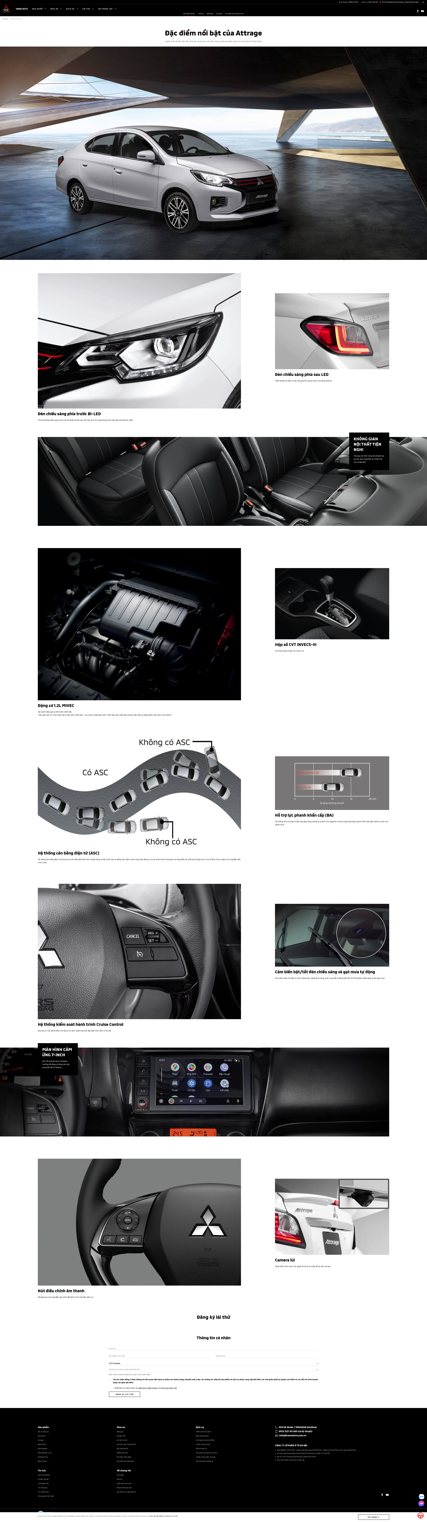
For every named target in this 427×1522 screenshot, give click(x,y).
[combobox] (213, 1363)
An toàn (219, 14)
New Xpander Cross (45, 1453)
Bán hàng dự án (122, 1448)
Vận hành (210, 14)
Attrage (5, 19)
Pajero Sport (42, 1461)
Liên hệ (119, 1479)
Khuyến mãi (121, 1436)
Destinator (42, 1436)
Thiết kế (200, 14)
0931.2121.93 (353, 2)
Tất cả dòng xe (43, 1431)
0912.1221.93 (373, 2)
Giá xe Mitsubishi (44, 1475)
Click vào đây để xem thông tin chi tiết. (164, 1516)
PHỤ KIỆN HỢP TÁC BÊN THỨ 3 (234, 14)
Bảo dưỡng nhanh (202, 1436)
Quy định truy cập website (126, 1492)
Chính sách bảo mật (168, 1388)
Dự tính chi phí (122, 1440)
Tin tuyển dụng (43, 1492)
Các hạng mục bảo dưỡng (205, 1440)
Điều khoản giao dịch (124, 1487)
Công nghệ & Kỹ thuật (46, 1496)
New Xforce (42, 1444)
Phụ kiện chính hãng (124, 1457)
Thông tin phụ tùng (203, 1444)
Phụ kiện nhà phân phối (125, 1461)
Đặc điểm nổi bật (189, 14)
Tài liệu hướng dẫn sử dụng (205, 1457)
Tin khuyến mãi (43, 1483)
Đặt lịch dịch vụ (201, 1448)
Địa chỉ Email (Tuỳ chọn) (117, 1356)
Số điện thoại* (221, 1356)
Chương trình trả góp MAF (126, 1444)
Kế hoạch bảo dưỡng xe (204, 1461)
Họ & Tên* (112, 1348)
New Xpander (42, 1448)
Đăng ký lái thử (122, 1453)
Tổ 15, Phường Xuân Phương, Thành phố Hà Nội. (400, 2)
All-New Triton (43, 1457)
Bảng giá (120, 1431)
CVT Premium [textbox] (114, 1363)
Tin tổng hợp (42, 1487)
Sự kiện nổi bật (43, 1479)
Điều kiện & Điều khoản (147, 1388)
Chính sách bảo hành (203, 1431)
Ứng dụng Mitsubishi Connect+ (207, 1453)
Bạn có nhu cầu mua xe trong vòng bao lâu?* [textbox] (125, 1369)
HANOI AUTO (22, 8)
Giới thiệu (120, 1475)
